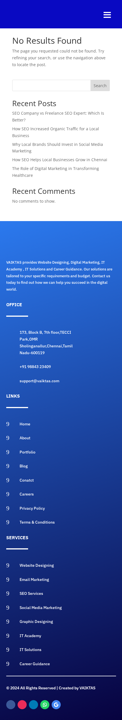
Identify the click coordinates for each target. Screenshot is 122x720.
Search (100, 85)
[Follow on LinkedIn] (33, 704)
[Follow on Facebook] (10, 704)
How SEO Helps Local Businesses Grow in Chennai (59, 159)
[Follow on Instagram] (22, 704)
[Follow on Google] (56, 704)
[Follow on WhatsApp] (44, 704)
